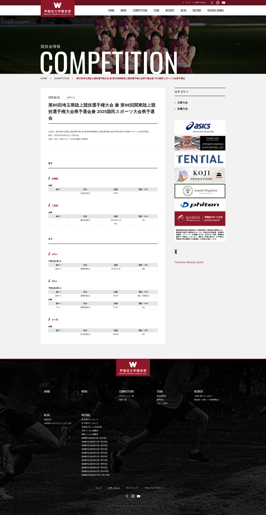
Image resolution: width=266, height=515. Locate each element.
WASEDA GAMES (215, 10)
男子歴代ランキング (90, 419)
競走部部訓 (161, 396)
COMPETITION (140, 10)
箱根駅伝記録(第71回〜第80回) (94, 464)
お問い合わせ (200, 2)
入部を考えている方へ (203, 396)
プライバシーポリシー (154, 488)
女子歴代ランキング (90, 423)
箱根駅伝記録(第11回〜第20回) (94, 442)
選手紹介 (160, 400)
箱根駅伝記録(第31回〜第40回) (94, 449)
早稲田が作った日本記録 (92, 427)
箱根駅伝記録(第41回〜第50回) (94, 453)
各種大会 (71, 97)
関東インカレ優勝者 (90, 434)
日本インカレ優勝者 (90, 431)
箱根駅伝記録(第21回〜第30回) (94, 445)
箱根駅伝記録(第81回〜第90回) (94, 468)
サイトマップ (132, 488)
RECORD (197, 10)
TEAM (156, 10)
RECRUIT (169, 10)
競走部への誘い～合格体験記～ (207, 400)
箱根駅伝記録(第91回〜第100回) (95, 471)
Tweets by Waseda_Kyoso (189, 262)
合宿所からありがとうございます (58, 423)
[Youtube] (223, 2)
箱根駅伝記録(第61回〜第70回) (94, 460)
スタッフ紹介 (162, 403)
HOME (111, 10)
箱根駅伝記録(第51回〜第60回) (94, 456)
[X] (212, 2)
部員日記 (47, 419)
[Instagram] (217, 2)
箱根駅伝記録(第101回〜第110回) (96, 475)
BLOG (183, 10)
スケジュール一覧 (126, 396)
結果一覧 (123, 400)
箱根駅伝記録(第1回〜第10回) (94, 438)
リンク (187, 2)
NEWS (124, 10)
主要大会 (182, 102)
